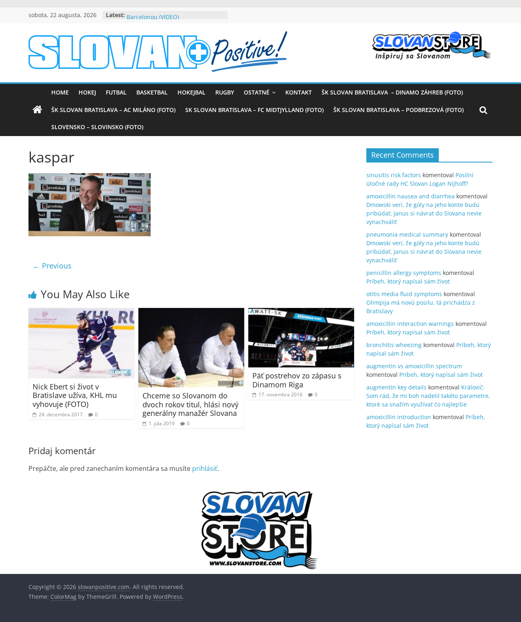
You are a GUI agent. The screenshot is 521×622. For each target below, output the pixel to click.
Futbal (116, 92)
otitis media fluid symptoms (404, 294)
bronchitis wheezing (394, 345)
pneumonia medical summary (407, 234)
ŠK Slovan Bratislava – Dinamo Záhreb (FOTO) (392, 92)
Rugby (224, 92)
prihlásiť (204, 468)
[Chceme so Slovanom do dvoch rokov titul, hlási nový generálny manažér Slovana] (191, 312)
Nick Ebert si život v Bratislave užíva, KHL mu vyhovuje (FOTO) (75, 395)
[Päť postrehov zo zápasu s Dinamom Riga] (301, 312)
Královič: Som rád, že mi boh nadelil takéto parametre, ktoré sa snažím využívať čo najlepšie (428, 395)
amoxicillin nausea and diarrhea (410, 196)
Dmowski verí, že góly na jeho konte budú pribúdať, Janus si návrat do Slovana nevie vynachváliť (424, 213)
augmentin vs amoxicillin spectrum (414, 366)
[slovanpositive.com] (37, 110)
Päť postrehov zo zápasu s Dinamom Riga (296, 380)
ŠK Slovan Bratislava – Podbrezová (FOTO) (398, 110)
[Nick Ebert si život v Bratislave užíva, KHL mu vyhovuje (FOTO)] (81, 312)
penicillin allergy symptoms (403, 273)
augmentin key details (396, 387)
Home (60, 92)
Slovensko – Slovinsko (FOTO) (97, 127)
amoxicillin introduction (398, 417)
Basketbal (152, 92)
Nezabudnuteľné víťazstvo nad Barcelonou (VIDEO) (168, 18)
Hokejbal (191, 92)
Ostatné (256, 92)
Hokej (87, 92)
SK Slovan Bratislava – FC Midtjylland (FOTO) (254, 110)
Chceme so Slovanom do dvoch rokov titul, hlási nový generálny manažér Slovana (190, 404)
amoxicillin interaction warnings (410, 323)
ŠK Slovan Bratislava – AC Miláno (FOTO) (113, 110)
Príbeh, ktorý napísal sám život (408, 281)
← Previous (52, 265)
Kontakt (298, 92)
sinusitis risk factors (393, 175)
